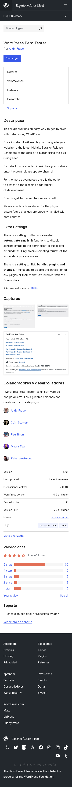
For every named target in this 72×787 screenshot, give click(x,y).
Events (42, 680)
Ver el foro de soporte (17, 622)
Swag (43, 692)
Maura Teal (18, 446)
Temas (42, 650)
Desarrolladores (13, 686)
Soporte (12, 108)
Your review (11, 595)
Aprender (9, 674)
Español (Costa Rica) (25, 739)
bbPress (8, 716)
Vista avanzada (13, 535)
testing (63, 525)
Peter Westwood (22, 458)
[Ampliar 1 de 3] (30, 309)
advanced (44, 525)
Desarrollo (13, 99)
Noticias (8, 650)
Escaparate (45, 643)
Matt (6, 710)
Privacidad (10, 662)
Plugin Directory (12, 15)
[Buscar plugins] (40, 28)
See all (64, 595)
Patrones (43, 662)
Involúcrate (45, 674)
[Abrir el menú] (66, 5)
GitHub (35, 288)
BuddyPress (11, 723)
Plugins (42, 656)
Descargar (12, 58)
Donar (42, 686)
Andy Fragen (17, 48)
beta (54, 525)
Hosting (8, 656)
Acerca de (10, 643)
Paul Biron (17, 434)
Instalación (14, 90)
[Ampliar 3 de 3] (64, 336)
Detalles (12, 72)
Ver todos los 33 (60, 517)
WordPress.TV (12, 692)
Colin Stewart (19, 422)
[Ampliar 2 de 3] (64, 309)
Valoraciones (15, 81)
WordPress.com (13, 704)
